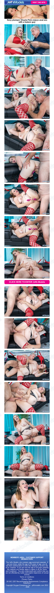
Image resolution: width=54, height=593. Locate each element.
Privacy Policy (27, 579)
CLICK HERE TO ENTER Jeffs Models (27, 282)
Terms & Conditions (27, 577)
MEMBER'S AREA (17, 557)
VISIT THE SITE (39, 2)
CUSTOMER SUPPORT (34, 557)
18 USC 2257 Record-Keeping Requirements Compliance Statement (27, 582)
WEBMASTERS (27, 559)
